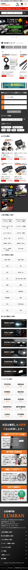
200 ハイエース (6, 127)
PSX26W (7, 297)
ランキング (3, 567)
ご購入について (5, 554)
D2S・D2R (7, 259)
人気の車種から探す (6, 532)
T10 (4, 130)
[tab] (11, 37)
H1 (20, 266)
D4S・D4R (20, 259)
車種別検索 (17, 567)
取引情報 (3, 558)
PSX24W (21, 291)
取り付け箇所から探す (7, 536)
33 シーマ (21, 130)
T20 (21, 310)
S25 (21, 297)
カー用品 (3, 551)
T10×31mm (21, 304)
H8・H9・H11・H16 (21, 278)
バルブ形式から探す (6, 539)
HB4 (21, 285)
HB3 (7, 285)
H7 (7, 278)
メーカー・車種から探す (8, 543)
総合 (3, 47)
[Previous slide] (2, 26)
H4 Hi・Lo (20, 272)
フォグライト (17, 47)
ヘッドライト (9, 47)
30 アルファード (18, 127)
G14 (7, 266)
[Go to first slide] (26, 26)
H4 (9, 130)
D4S (14, 130)
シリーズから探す (6, 547)
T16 (7, 310)
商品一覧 (10, 567)
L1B (7, 291)
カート (21, 5)
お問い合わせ (24, 567)
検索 (25, 13)
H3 (7, 272)
